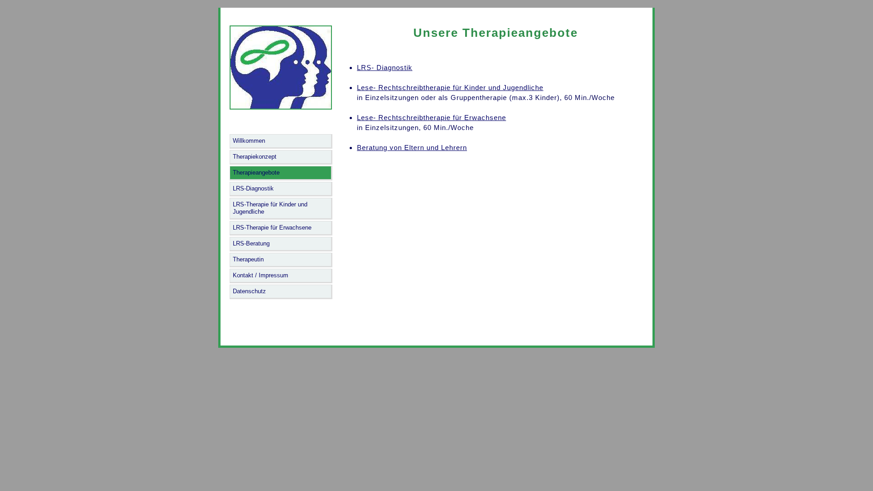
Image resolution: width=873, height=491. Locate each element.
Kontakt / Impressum (260, 275)
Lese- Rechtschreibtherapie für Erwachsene (431, 117)
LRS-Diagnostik (253, 188)
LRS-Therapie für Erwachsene (272, 227)
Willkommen (249, 140)
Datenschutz (249, 291)
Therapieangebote (256, 172)
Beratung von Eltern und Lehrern (412, 147)
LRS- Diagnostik (384, 67)
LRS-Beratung (251, 243)
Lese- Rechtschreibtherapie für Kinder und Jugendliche (450, 87)
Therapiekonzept (254, 156)
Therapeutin (248, 259)
